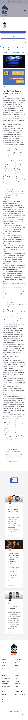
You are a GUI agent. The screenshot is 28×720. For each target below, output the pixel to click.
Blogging (4, 695)
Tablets (17, 681)
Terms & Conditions (14, 711)
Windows (18, 32)
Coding (3, 697)
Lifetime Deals (19, 668)
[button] (25, 10)
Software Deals (6, 686)
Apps (3, 668)
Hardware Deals (6, 679)
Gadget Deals (5, 681)
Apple (3, 665)
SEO (3, 699)
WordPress (5, 702)
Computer (9, 32)
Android (4, 663)
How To (13, 32)
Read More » (11, 535)
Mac (16, 679)
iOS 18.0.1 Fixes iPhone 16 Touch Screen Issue (12, 606)
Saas (16, 663)
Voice (16, 686)
